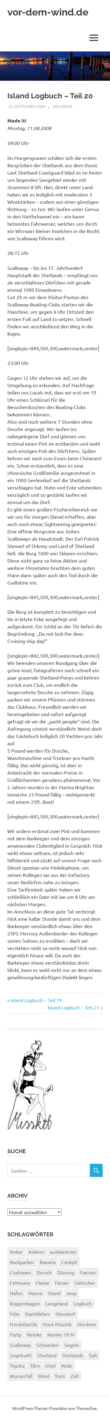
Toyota (17, 1365)
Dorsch (44, 1272)
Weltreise (62, 106)
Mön (15, 1314)
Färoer (62, 1283)
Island (54, 1293)
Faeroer (88, 1272)
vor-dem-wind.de (47, 12)
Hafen (16, 1293)
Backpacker (22, 1262)
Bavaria (48, 1262)
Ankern (36, 1252)
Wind (43, 1376)
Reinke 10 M (61, 1334)
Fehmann (20, 1283)
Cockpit (69, 1262)
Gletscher (85, 1283)
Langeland (57, 1303)
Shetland (47, 1355)
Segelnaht (21, 1355)
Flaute (43, 1283)
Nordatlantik (23, 1324)
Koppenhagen (25, 1303)
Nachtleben (37, 1314)
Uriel (50, 1365)
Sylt (93, 1355)
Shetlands (72, 1355)
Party (15, 1334)
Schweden (47, 1345)
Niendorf (65, 1314)
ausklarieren (63, 1252)
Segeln (71, 1345)
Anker (16, 1252)
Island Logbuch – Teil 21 (73, 1007)
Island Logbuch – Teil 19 (36, 1000)
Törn (35, 1365)
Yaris (60, 1376)
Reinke (34, 1334)
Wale (66, 1365)
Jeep (71, 1293)
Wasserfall (21, 1376)
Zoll (75, 1376)
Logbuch (82, 1303)
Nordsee (86, 1324)
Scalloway (20, 1345)
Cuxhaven (20, 1272)
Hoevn (35, 1293)
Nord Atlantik (57, 1324)
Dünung (65, 1272)
